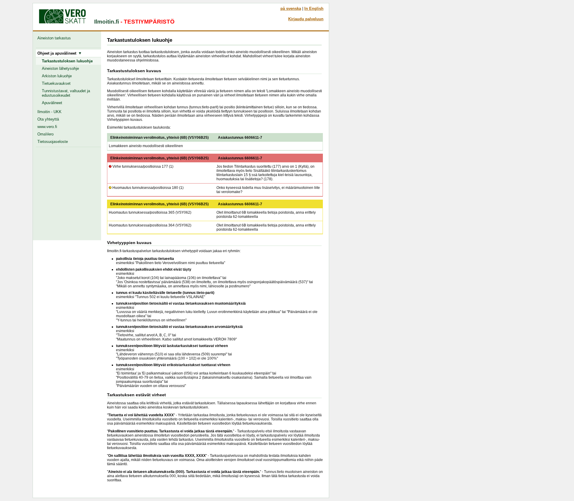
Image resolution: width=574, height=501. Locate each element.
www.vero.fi (47, 126)
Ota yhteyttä (48, 119)
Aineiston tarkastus (55, 38)
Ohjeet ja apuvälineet (58, 53)
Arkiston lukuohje (57, 76)
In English (313, 8)
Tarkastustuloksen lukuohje (67, 61)
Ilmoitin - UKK (49, 112)
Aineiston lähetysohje (60, 68)
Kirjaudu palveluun (305, 19)
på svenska (290, 8)
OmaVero (45, 134)
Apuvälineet (52, 103)
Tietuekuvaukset (56, 83)
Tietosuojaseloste (52, 141)
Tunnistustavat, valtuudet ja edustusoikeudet (66, 93)
